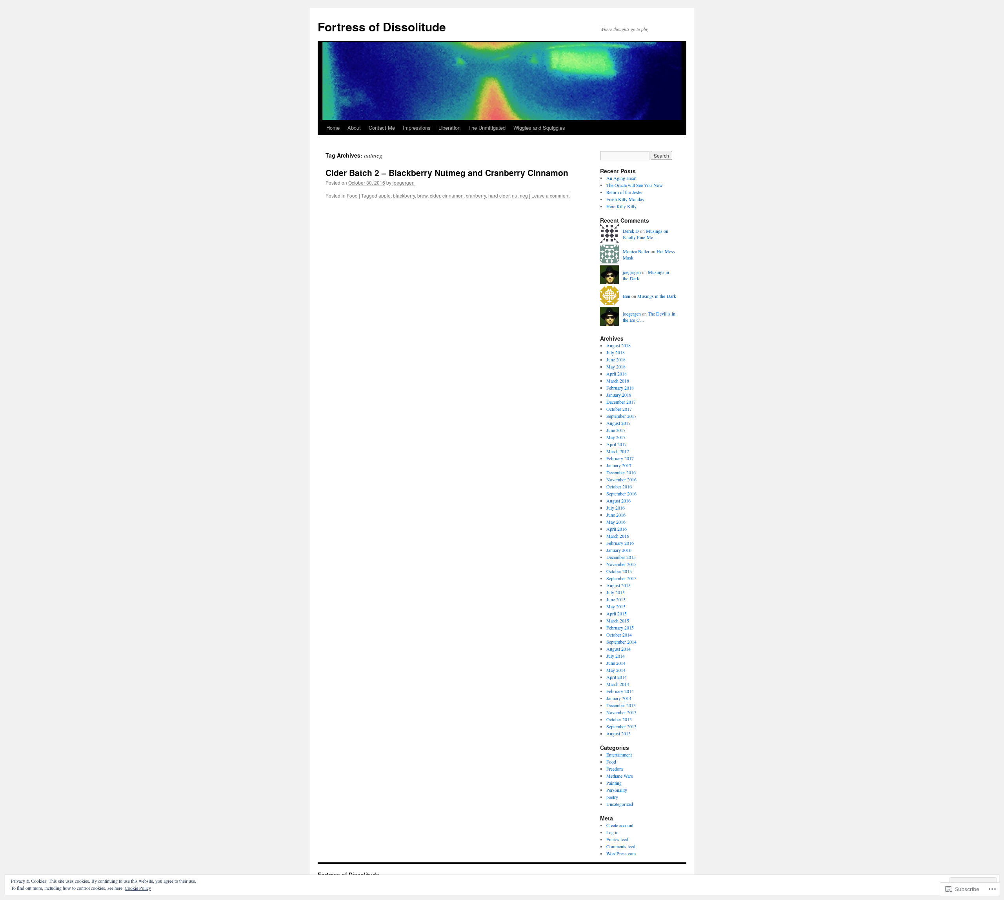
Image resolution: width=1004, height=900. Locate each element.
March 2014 (617, 684)
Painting (614, 783)
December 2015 (621, 557)
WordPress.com (621, 853)
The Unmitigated (487, 127)
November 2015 (621, 564)
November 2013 (621, 712)
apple (384, 195)
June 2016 (616, 515)
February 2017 (620, 458)
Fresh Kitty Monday (625, 199)
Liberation (449, 127)
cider (435, 195)
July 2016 (615, 507)
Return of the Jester (624, 192)
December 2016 (621, 472)
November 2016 (621, 479)
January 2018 (618, 395)
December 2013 (621, 705)
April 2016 (616, 529)
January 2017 (618, 465)
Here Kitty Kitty (621, 206)
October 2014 (619, 634)
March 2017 (617, 451)
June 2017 (616, 430)
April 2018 (616, 373)
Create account (619, 825)
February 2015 (620, 627)
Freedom (614, 769)
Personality (616, 790)
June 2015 (616, 599)
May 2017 (616, 437)
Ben (626, 296)
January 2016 (618, 550)
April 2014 (616, 677)
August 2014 (618, 649)
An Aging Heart (621, 178)
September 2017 (621, 416)
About (354, 127)
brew (422, 195)
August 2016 (618, 500)
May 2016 (616, 522)
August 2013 (618, 733)
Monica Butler (636, 251)
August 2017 (618, 423)
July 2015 (615, 592)
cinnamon (453, 195)
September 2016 (621, 493)
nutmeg (520, 195)
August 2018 (618, 345)
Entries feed (617, 839)
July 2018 (615, 352)
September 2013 (621, 726)
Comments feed (620, 846)
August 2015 (618, 585)
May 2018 (616, 366)
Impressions (417, 127)
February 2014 (620, 691)
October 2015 (619, 571)
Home (333, 127)
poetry (612, 797)
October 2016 (619, 486)
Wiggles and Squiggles (539, 127)
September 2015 (621, 578)
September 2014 (621, 642)
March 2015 (617, 620)
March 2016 (617, 536)
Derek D (631, 231)
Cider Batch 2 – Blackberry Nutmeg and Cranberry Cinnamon (447, 172)
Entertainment (619, 754)
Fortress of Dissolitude (382, 26)
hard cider (498, 195)
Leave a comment (550, 195)
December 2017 (621, 402)
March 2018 (617, 380)
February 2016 (620, 543)
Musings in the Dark (656, 296)
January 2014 (618, 698)
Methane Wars (619, 776)
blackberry (404, 195)
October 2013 (619, 719)
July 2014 (615, 656)
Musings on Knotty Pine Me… (645, 234)
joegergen (404, 182)
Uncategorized (619, 804)
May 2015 (616, 606)
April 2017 (616, 444)
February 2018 (620, 388)
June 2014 (616, 663)
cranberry (476, 195)
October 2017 (619, 409)
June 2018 (616, 359)
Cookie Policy (138, 888)
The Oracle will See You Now (634, 185)
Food (352, 195)
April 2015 (616, 613)
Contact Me (382, 127)
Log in (612, 832)
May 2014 (616, 670)
